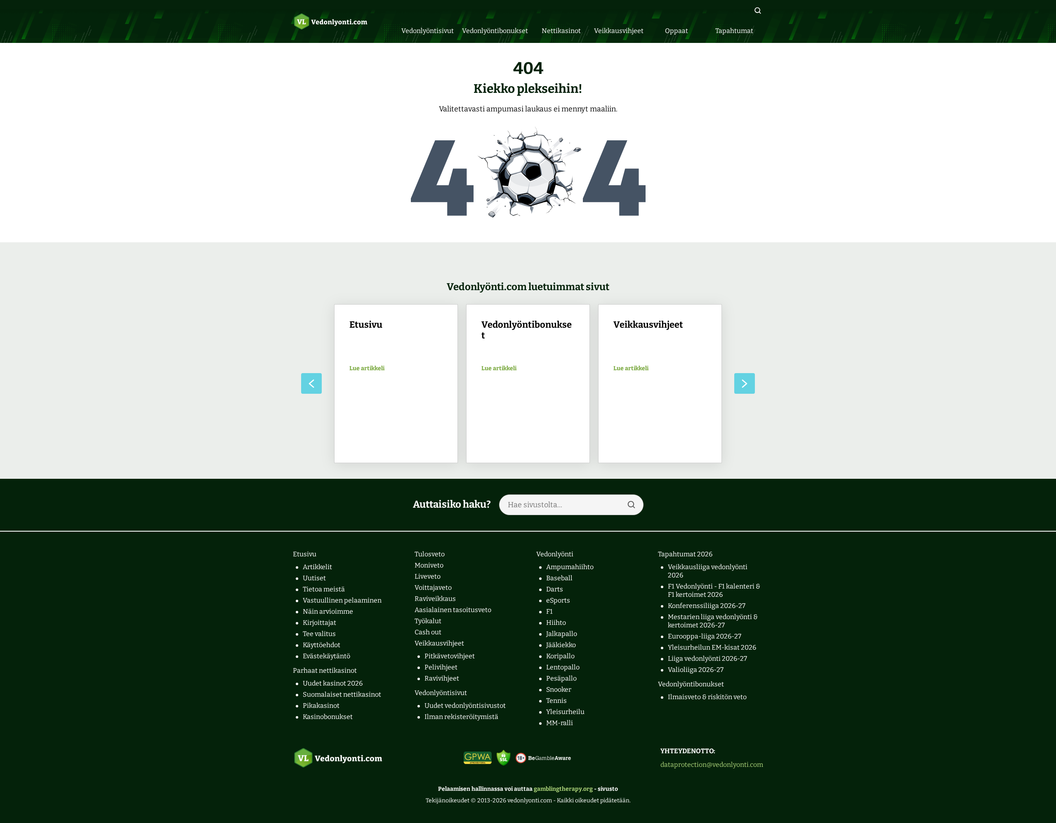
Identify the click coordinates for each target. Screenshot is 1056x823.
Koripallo (560, 656)
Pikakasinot (321, 705)
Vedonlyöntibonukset (691, 684)
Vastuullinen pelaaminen (342, 600)
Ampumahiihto (570, 567)
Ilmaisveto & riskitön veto (707, 697)
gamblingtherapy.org (563, 788)
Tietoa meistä (324, 589)
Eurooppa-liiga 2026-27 (704, 636)
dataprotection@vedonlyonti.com (711, 765)
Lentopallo (563, 667)
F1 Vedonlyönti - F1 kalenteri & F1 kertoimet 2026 (714, 590)
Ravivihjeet (441, 678)
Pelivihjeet (440, 667)
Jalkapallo (561, 634)
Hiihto (556, 623)
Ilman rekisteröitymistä (461, 717)
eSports (558, 600)
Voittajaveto (433, 587)
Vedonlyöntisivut (441, 693)
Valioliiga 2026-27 (696, 670)
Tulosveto (430, 554)
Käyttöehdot (321, 645)
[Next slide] (744, 383)
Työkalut (428, 621)
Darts (554, 589)
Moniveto (429, 565)
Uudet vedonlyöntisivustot (465, 705)
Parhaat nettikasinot (325, 670)
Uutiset (314, 578)
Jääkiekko (561, 645)
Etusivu (304, 554)
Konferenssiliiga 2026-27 (706, 606)
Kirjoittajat (319, 623)
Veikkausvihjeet (439, 643)
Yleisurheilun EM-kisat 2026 (712, 647)
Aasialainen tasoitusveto (453, 610)
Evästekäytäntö (326, 656)
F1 (549, 611)
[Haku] (757, 10)
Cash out (428, 632)
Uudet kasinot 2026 (333, 683)
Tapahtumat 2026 (685, 554)
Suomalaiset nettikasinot (342, 694)
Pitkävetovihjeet (449, 656)
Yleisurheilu (565, 712)
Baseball (559, 578)
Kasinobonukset (328, 717)
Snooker (558, 689)
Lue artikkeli (366, 368)
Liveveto (428, 576)
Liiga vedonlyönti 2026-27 (707, 658)
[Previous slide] (311, 383)
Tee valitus (319, 634)
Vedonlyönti (554, 554)
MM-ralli (559, 723)
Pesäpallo (561, 678)
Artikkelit (317, 567)
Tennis (556, 701)
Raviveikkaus (435, 599)
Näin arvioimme (328, 611)
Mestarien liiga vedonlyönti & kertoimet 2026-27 (713, 621)
